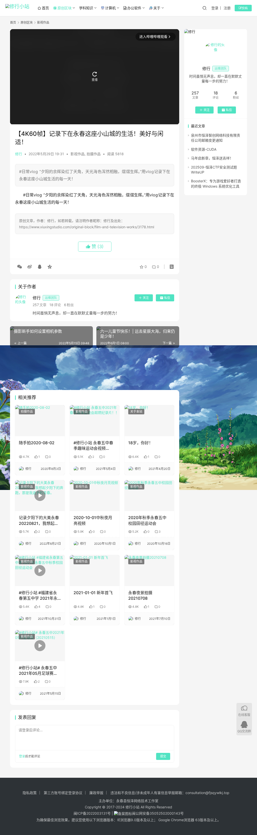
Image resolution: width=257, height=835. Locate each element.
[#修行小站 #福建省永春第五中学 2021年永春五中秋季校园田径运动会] (40, 570)
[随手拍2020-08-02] (40, 420)
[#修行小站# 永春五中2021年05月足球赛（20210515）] (40, 645)
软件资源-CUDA (203, 149)
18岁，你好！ (140, 442)
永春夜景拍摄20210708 (140, 595)
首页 (45, 8)
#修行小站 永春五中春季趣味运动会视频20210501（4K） (93, 445)
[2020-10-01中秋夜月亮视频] (94, 495)
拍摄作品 (94, 154)
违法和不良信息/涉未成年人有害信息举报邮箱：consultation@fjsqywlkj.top (169, 793)
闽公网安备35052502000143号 (158, 813)
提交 (163, 756)
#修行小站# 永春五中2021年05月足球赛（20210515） (38, 670)
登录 (214, 8)
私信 (167, 298)
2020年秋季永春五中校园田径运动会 (147, 520)
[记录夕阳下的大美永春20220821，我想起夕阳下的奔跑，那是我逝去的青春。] (40, 495)
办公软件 (134, 8)
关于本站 (136, 411)
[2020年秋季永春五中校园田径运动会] (149, 495)
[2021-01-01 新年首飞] (94, 570)
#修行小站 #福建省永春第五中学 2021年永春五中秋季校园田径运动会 (39, 595)
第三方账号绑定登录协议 (63, 793)
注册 (227, 8)
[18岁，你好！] (149, 420)
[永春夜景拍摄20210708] (149, 570)
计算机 (110, 8)
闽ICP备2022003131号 (92, 813)
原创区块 (62, 8)
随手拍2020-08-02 (36, 442)
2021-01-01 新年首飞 (93, 592)
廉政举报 (96, 793)
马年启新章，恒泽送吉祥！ (212, 158)
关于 (156, 8)
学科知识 (86, 8)
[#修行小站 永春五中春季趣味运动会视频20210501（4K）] (94, 420)
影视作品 (78, 154)
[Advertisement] (94, 369)
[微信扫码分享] (19, 266)
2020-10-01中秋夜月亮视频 (93, 520)
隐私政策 (30, 793)
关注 (146, 298)
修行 (18, 154)
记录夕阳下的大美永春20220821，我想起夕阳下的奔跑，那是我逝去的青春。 (39, 520)
